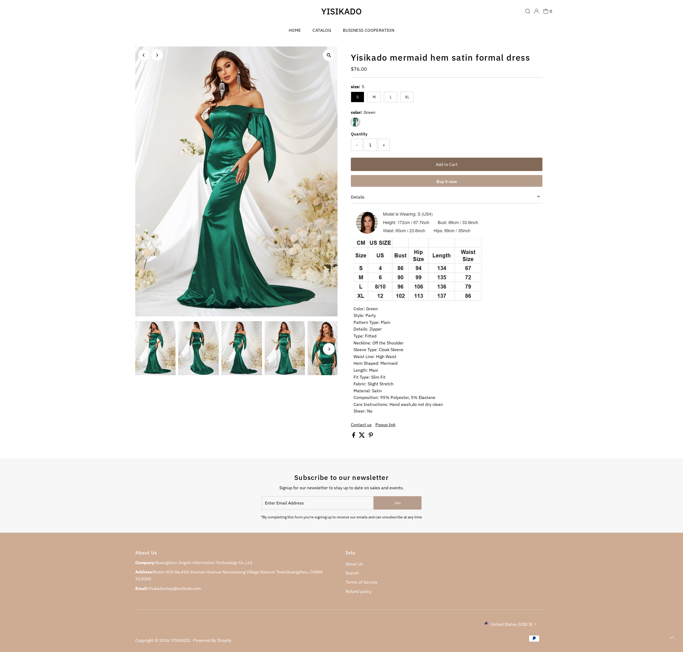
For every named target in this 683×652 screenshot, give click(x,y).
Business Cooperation (368, 30)
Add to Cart (447, 164)
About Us (354, 563)
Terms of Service (362, 582)
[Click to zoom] (329, 55)
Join (397, 503)
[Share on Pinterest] (371, 436)
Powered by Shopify (212, 640)
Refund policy (358, 591)
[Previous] (144, 55)
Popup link (385, 424)
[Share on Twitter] (362, 436)
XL (407, 97)
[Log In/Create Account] (536, 11)
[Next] (157, 55)
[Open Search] (527, 11)
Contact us (361, 424)
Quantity (359, 134)
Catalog (321, 30)
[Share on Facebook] (354, 436)
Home (295, 30)
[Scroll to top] (672, 637)
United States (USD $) (512, 624)
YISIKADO (341, 11)
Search (352, 573)
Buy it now (446, 181)
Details (357, 197)
